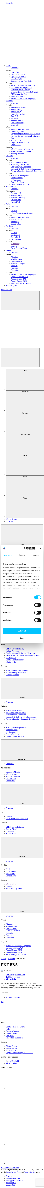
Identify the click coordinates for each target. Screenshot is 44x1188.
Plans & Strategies (18, 263)
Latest (8, 66)
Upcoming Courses (18, 77)
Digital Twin (16, 145)
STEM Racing (16, 109)
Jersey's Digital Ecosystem (21, 167)
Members (11, 959)
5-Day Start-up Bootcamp (21, 151)
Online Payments (17, 131)
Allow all (22, 631)
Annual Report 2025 (19, 279)
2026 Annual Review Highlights (23, 98)
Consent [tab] (8, 555)
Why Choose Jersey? (19, 162)
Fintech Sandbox (17, 182)
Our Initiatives (16, 261)
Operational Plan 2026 (19, 277)
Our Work (10, 1036)
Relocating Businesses (14, 1038)
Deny (22, 638)
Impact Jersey (16, 112)
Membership (11, 186)
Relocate (9, 156)
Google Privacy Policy (13, 1172)
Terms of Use (11, 1183)
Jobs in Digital (16, 79)
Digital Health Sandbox (20, 142)
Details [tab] (22, 555)
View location (11, 1063)
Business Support (12, 1031)
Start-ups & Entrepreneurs (21, 175)
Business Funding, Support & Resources (26, 171)
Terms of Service (29, 1172)
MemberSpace (16, 195)
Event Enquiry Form (19, 248)
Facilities (9, 226)
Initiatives (9, 101)
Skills (8, 204)
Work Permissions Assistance (22, 149)
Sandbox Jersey (17, 120)
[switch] (37, 605)
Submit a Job (16, 224)
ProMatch (14, 118)
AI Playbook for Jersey (20, 94)
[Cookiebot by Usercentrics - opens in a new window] (26, 548)
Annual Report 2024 (19, 281)
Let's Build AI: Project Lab (21, 87)
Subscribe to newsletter (10, 1167)
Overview (14, 68)
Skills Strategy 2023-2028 (21, 283)
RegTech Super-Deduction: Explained (25, 134)
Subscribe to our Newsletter (21, 81)
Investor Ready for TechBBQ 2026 (24, 92)
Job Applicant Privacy (14, 1180)
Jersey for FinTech (18, 114)
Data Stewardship (17, 123)
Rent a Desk (15, 202)
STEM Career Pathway (20, 129)
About (8, 250)
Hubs (8, 1029)
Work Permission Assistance (22, 213)
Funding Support (17, 153)
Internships (15, 222)
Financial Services (13, 997)
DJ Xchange (15, 235)
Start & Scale (16, 116)
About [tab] (36, 555)
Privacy (9, 1176)
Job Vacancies (11, 1048)
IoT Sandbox (16, 140)
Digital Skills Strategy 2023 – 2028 (19, 1053)
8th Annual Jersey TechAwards (23, 85)
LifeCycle (14, 125)
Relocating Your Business (21, 164)
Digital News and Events (15, 1027)
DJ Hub (14, 233)
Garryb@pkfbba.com (15, 975)
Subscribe (9, 3)
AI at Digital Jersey (18, 107)
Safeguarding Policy (14, 1178)
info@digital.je (14, 1061)
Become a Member (18, 193)
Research (14, 268)
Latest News (15, 72)
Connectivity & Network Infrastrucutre (26, 169)
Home (3, 959)
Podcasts (14, 266)
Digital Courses (12, 1046)
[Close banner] (40, 548)
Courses (14, 211)
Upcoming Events (18, 74)
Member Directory (18, 197)
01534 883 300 (13, 977)
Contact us (15, 270)
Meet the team (16, 259)
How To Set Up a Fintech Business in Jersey (23, 655)
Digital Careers (11, 1033)
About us (14, 257)
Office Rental (16, 200)
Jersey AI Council (18, 96)
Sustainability (11, 1185)
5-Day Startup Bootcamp (20, 90)
